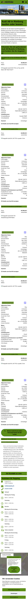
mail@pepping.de (9, 486)
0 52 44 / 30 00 (8, 488)
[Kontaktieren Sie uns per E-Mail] (23, 2)
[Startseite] (7, 1)
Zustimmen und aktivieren (14, 569)
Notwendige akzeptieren (14, 589)
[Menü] (26, 2)
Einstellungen (14, 593)
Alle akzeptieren (14, 597)
